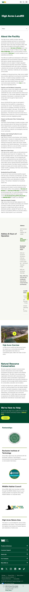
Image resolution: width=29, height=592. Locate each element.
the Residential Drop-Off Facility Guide (15, 195)
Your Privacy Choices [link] (9, 583)
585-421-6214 (7, 197)
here (20, 83)
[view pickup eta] (21, 2)
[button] (26, 2)
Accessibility (16, 578)
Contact (5, 418)
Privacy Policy (8, 590)
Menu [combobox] (3, 28)
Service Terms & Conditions (8, 577)
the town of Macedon (13, 190)
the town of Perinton (16, 48)
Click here (11, 53)
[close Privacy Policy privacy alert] (23, 586)
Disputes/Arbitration (6, 578)
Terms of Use (20, 575)
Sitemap (3, 575)
